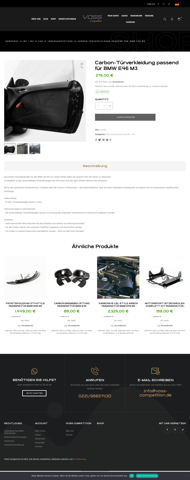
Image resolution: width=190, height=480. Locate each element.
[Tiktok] (169, 4)
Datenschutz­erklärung (14, 444)
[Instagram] (163, 4)
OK (131, 476)
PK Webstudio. (79, 459)
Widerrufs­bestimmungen (15, 437)
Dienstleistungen (67, 19)
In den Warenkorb (126, 117)
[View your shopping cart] (179, 19)
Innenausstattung (60, 41)
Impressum (9, 441)
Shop (53, 19)
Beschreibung (95, 166)
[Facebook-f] (158, 4)
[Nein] (186, 475)
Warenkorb (136, 15)
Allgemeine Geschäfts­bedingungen (14, 432)
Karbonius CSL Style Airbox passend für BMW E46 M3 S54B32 (118, 306)
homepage (12, 41)
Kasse (125, 15)
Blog (45, 19)
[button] (81, 66)
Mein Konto (113, 15)
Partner (69, 434)
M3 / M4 (29, 41)
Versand (149, 15)
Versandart (40, 442)
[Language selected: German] (177, 3)
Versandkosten (118, 82)
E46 (41, 41)
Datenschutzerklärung (147, 476)
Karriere (130, 22)
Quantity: (102, 99)
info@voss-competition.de (156, 393)
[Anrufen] (95, 371)
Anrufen (95, 380)
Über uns (36, 19)
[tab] (95, 166)
